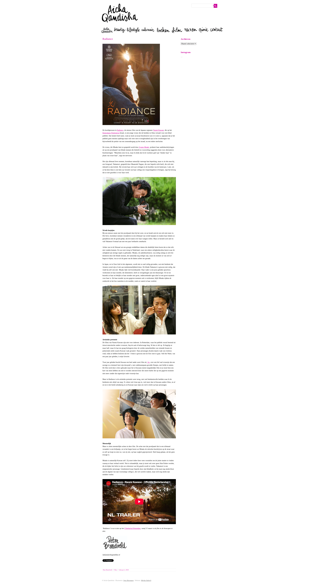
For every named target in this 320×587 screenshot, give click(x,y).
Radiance (120, 130)
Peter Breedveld (107, 570)
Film (115, 570)
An (148, 362)
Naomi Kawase (158, 130)
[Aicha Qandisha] (120, 25)
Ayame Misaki (144, 147)
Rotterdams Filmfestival (111, 133)
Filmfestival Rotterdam (132, 528)
